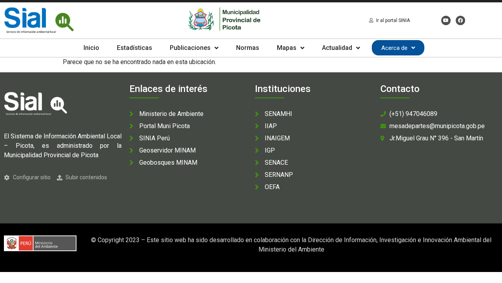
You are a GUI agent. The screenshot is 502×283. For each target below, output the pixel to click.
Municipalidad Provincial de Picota (51, 155)
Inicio (91, 47)
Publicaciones (190, 47)
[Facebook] (460, 20)
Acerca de (394, 47)
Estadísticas (134, 47)
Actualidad (337, 47)
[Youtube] (446, 20)
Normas (247, 47)
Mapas (286, 47)
